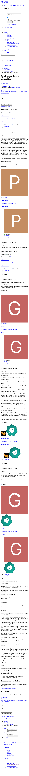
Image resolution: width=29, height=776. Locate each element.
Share (2, 90)
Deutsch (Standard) (11, 729)
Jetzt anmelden (4, 697)
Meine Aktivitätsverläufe (13, 43)
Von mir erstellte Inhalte (12, 46)
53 (7, 363)
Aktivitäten (6, 41)
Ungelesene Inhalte (11, 45)
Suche (8, 47)
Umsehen (6, 32)
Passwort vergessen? (12, 24)
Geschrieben (8, 118)
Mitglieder (9, 36)
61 (7, 127)
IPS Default (10, 734)
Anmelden (9, 21)
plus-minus (4, 206)
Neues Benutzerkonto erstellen (8, 688)
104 (8, 237)
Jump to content (4, 1)
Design (5, 732)
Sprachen (6, 728)
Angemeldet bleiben (12, 19)
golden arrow (6, 86)
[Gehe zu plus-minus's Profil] (14, 196)
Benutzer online (11, 38)
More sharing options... (6, 104)
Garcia (3, 332)
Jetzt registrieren (8, 27)
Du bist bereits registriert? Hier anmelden (14, 5)
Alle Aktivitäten (11, 42)
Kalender (9, 35)
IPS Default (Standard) (12, 736)
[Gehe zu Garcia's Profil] (14, 322)
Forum (8, 34)
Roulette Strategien (15, 87)
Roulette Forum (4, 2)
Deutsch (9, 731)
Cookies (6, 737)
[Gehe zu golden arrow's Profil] (4, 83)
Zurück (8, 750)
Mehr (8, 39)
